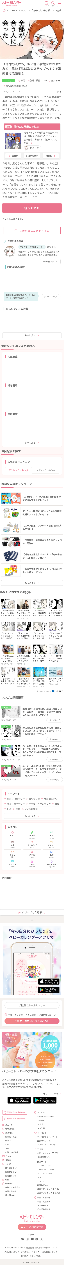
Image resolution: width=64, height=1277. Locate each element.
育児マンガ (34, 799)
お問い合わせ (35, 1256)
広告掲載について (49, 1251)
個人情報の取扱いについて (46, 1247)
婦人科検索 (10, 1195)
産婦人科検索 (10, 1191)
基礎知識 (9, 1132)
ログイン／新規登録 (32, 1227)
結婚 (23, 80)
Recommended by (44, 691)
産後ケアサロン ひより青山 (48, 1189)
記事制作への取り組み (16, 1112)
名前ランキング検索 (45, 1116)
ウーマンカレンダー (45, 1169)
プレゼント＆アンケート (47, 1136)
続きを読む (32, 208)
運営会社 (30, 1247)
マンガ (24, 10)
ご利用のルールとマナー (32, 1005)
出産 (9, 809)
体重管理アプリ (43, 1157)
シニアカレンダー (44, 1173)
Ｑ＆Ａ (8, 1156)
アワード (41, 1120)
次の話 (49, 155)
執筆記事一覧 (48, 261)
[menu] (59, 4)
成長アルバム (10, 1179)
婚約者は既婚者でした (16, 85)
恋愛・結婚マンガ (38, 80)
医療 (18, 809)
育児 (7, 1148)
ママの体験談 (31, 809)
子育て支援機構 (43, 1201)
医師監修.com (43, 1185)
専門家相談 (9, 1128)
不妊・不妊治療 (11, 1152)
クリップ (52, 296)
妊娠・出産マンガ (16, 799)
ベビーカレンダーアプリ (47, 1153)
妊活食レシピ (10, 1175)
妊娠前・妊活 (10, 1136)
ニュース (13, 10)
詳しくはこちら (50, 1093)
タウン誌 (41, 1128)
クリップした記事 (32, 912)
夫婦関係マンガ (51, 799)
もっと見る (30, 335)
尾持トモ (55, 80)
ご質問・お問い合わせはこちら (32, 1021)
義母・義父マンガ (16, 804)
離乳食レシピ (10, 1168)
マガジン (41, 1124)
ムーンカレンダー (44, 1165)
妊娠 (57, 804)
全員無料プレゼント (45, 1140)
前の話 (15, 155)
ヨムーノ (41, 1181)
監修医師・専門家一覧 (16, 1118)
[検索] (53, 4)
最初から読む (32, 155)
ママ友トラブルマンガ (40, 804)
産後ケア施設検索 (12, 1187)
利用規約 (24, 1256)
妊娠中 (8, 1140)
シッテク (41, 1177)
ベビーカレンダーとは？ (15, 1247)
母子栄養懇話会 (43, 1209)
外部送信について (12, 1251)
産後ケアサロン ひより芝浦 (48, 1192)
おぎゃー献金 (42, 1205)
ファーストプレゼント (46, 1144)
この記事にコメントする (34, 231)
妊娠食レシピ (10, 1171)
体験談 (8, 1160)
